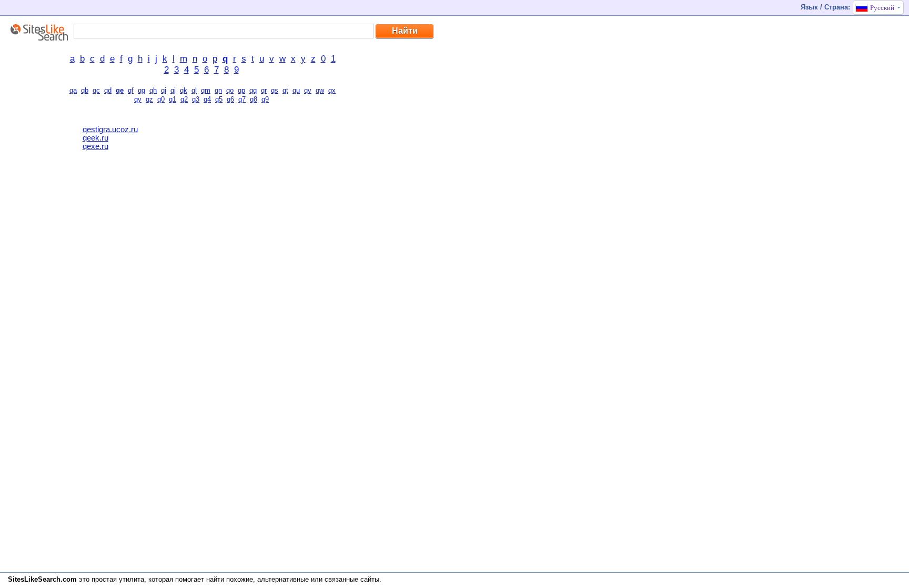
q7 (242, 99)
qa (73, 90)
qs (274, 90)
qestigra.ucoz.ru (110, 129)
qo (230, 90)
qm (205, 90)
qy (138, 99)
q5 (219, 99)
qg (141, 90)
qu (296, 90)
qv (307, 90)
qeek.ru (95, 138)
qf (131, 90)
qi (163, 90)
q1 (172, 99)
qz (149, 99)
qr (264, 90)
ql (194, 90)
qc (96, 90)
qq (253, 90)
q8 (253, 99)
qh (153, 90)
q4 (207, 99)
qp (241, 90)
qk (183, 90)
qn (218, 90)
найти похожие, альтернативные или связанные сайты (292, 579)
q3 (195, 99)
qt (285, 90)
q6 (230, 99)
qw (320, 90)
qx (332, 90)
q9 (265, 99)
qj (173, 90)
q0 (161, 99)
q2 (184, 99)
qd (108, 90)
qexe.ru (95, 146)
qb (84, 90)
